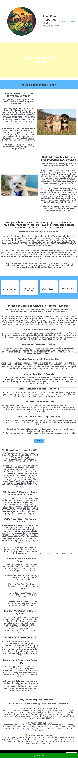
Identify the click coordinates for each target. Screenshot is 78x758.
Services (64, 21)
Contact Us (72, 21)
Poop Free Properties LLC (49, 19)
